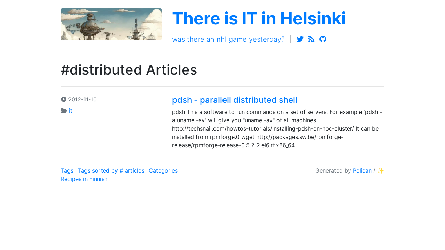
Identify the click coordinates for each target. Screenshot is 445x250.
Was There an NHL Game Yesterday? (228, 39)
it (70, 110)
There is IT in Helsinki (259, 18)
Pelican (362, 170)
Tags (67, 170)
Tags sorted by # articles (111, 170)
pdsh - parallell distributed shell (234, 100)
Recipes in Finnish (84, 178)
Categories (163, 170)
